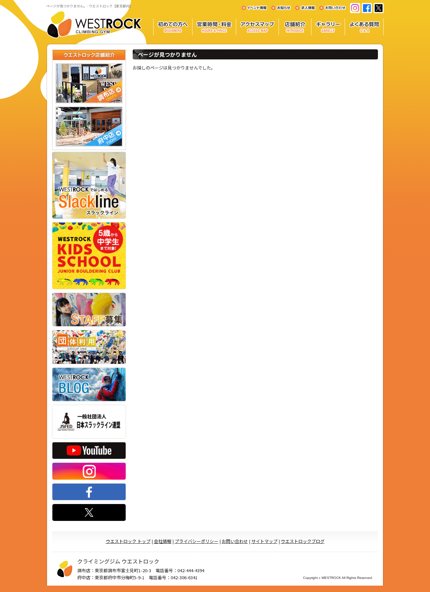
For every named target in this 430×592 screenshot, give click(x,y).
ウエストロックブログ (303, 541)
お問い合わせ (235, 541)
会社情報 (162, 541)
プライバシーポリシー (196, 541)
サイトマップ (264, 541)
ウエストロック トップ (128, 541)
